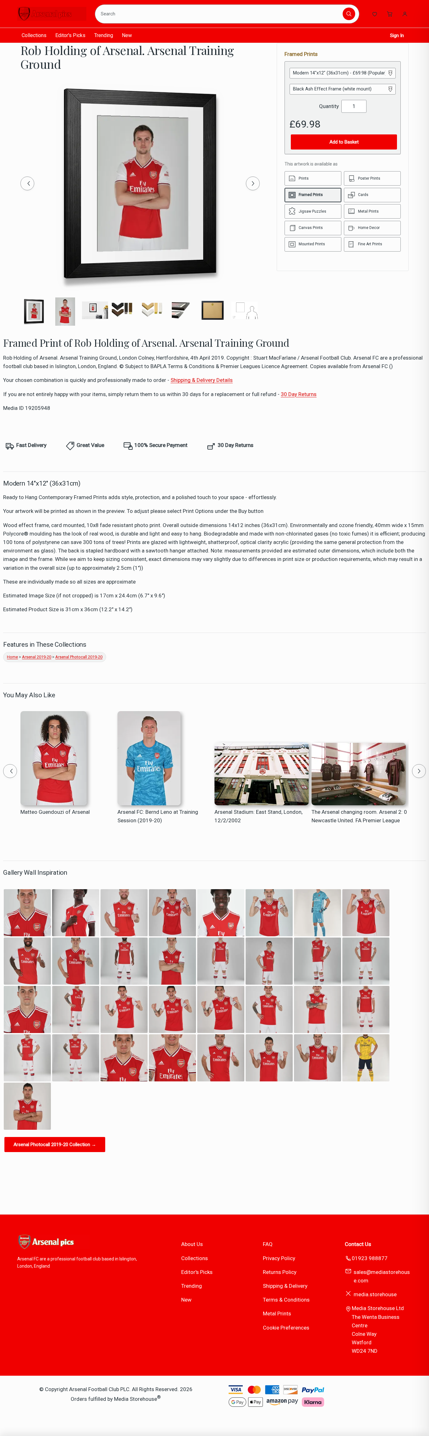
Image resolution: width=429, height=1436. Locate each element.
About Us (192, 1244)
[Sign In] (405, 14)
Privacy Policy (279, 1258)
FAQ (268, 1244)
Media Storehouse (135, 1398)
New (127, 35)
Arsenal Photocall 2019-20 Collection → (55, 1144)
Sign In (397, 35)
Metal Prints (277, 1313)
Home (12, 657)
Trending (103, 35)
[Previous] (27, 183)
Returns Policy (279, 1272)
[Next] (253, 183)
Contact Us (358, 1244)
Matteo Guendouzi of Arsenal (55, 812)
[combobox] (220, 13)
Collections (34, 35)
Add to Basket (344, 142)
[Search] (349, 14)
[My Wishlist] (375, 14)
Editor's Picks (70, 35)
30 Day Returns (299, 394)
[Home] (51, 14)
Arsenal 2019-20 (36, 657)
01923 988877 (370, 1258)
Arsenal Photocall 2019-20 (78, 657)
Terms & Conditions (286, 1300)
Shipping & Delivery (285, 1286)
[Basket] (390, 14)
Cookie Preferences (286, 1327)
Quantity (329, 106)
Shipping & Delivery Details (202, 380)
